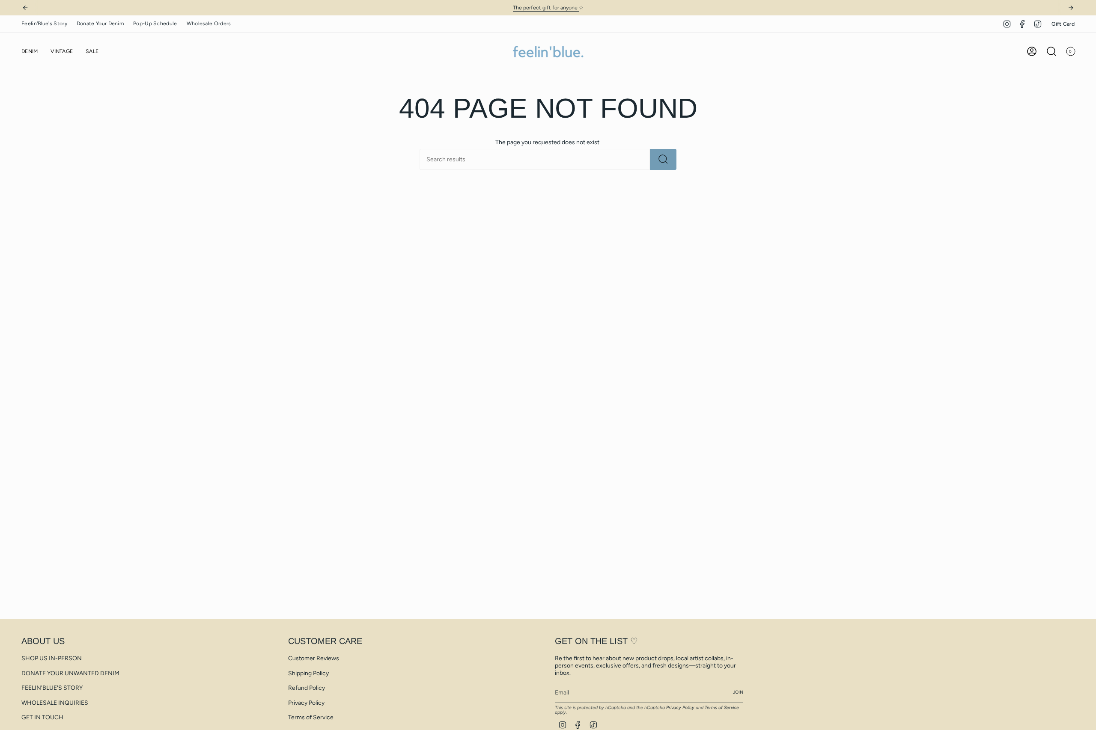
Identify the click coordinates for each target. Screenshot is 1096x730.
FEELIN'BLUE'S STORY (52, 687)
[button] (29, 51)
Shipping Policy (308, 673)
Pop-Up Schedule (155, 23)
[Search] (663, 159)
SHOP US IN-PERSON (51, 658)
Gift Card (1063, 24)
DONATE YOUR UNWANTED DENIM (70, 673)
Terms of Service (311, 717)
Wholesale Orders (209, 23)
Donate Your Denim (100, 23)
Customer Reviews (313, 658)
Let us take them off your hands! (579, 7)
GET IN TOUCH (42, 717)
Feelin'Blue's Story (44, 23)
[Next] (1071, 8)
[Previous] (25, 8)
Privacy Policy (306, 702)
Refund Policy (306, 687)
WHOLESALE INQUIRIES (54, 702)
